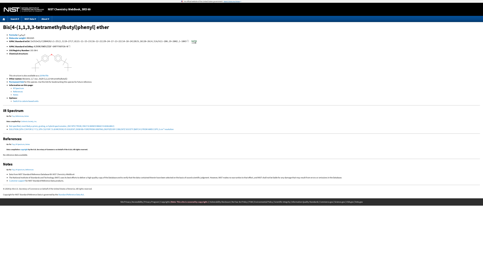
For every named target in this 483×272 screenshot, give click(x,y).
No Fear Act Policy (240, 201)
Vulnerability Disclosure (220, 201)
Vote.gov (359, 201)
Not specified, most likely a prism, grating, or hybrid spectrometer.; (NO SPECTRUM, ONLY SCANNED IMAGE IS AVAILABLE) (61, 126)
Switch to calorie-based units (25, 101)
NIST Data (29, 19)
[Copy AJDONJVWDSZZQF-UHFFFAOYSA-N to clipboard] (69, 47)
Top (13, 116)
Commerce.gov (326, 201)
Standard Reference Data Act (71, 194)
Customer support (17, 180)
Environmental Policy (263, 201)
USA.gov (350, 201)
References (18, 91)
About (44, 19)
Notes (15, 94)
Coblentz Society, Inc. (29, 121)
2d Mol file (44, 75)
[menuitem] (4, 19)
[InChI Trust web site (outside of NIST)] (194, 43)
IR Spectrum (18, 88)
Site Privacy (125, 201)
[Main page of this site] (4, 19)
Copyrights (165, 201)
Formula (13, 34)
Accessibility (137, 201)
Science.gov (339, 201)
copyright (24, 149)
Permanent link (16, 81)
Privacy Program (151, 201)
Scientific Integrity (282, 201)
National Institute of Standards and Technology (24, 9)
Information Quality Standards (305, 201)
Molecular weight (17, 38)
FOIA (251, 201)
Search (14, 19)
